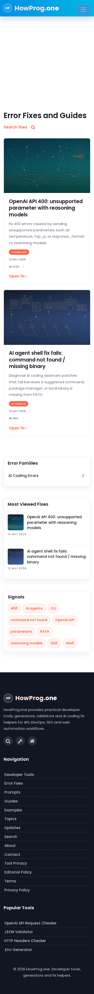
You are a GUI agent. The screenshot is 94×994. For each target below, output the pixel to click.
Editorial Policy (18, 872)
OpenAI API (64, 620)
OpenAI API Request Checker (30, 923)
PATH (44, 631)
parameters (21, 631)
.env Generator (18, 949)
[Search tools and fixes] (8, 741)
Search (10, 836)
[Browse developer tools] (20, 741)
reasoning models (27, 643)
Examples (13, 810)
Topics (10, 818)
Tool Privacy (15, 863)
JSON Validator (18, 931)
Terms (10, 881)
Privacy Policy (17, 890)
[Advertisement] (47, 61)
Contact (12, 854)
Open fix (17, 276)
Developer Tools (19, 774)
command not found (29, 620)
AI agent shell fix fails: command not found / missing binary (37, 359)
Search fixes (15, 127)
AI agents (34, 608)
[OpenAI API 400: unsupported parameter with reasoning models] (47, 165)
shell (70, 643)
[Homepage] (32, 741)
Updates (12, 827)
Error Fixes (13, 783)
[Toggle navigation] (83, 9)
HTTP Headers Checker (25, 940)
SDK (54, 643)
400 (14, 608)
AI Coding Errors (46, 475)
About (10, 845)
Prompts (12, 792)
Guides (11, 801)
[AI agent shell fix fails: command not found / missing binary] (47, 317)
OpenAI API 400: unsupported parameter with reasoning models (46, 208)
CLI (53, 608)
